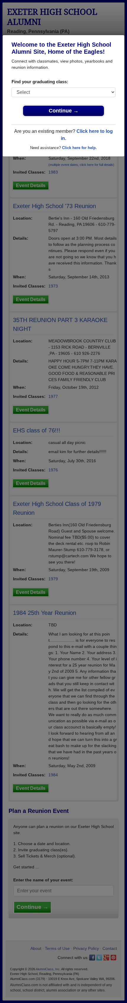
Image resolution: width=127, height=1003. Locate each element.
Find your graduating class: (40, 81)
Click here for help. (79, 148)
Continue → (64, 111)
